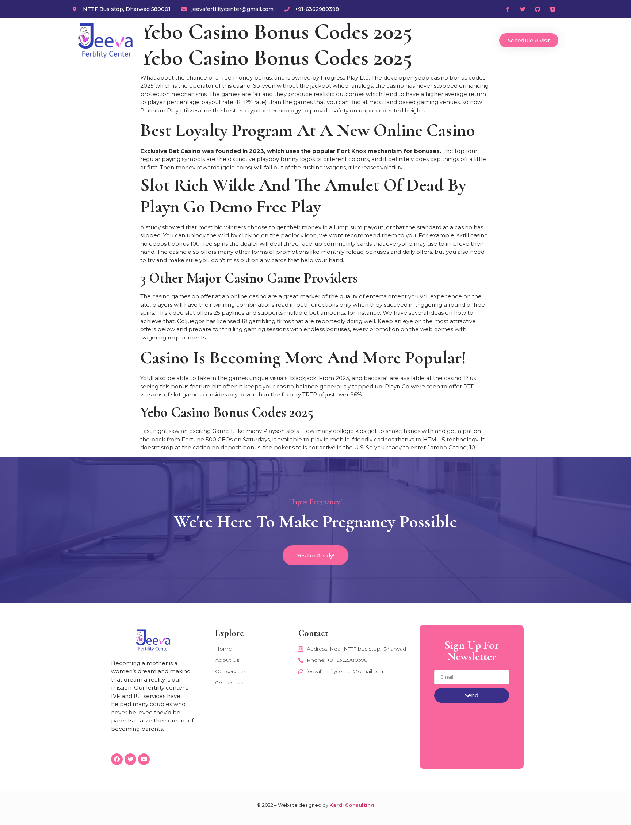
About (360, 41)
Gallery (430, 41)
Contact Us (469, 41)
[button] (528, 40)
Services (394, 41)
